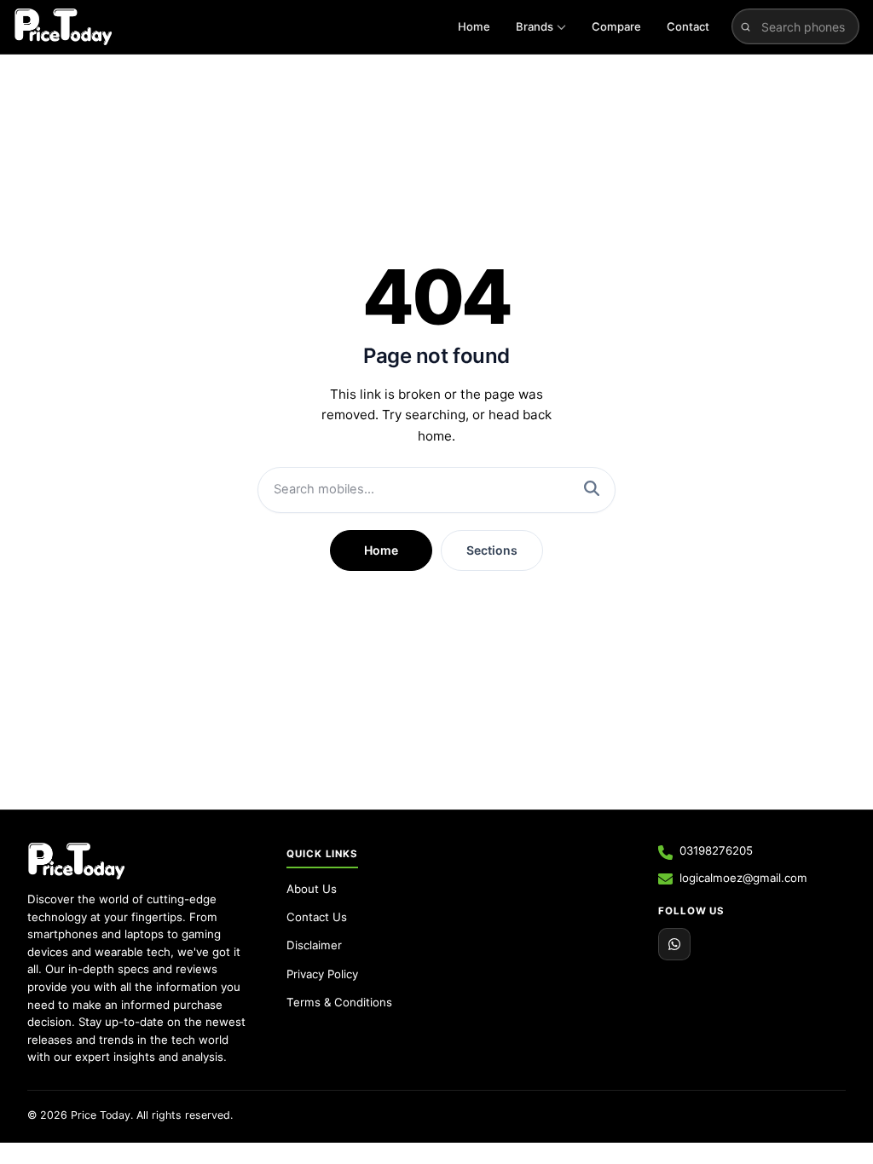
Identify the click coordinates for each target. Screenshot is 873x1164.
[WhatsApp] (674, 944)
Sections (491, 550)
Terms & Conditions (339, 1002)
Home (474, 26)
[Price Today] (76, 860)
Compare (616, 26)
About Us (311, 889)
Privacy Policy (322, 974)
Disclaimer (314, 945)
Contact (688, 26)
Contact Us (316, 917)
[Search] (592, 490)
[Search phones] (745, 26)
